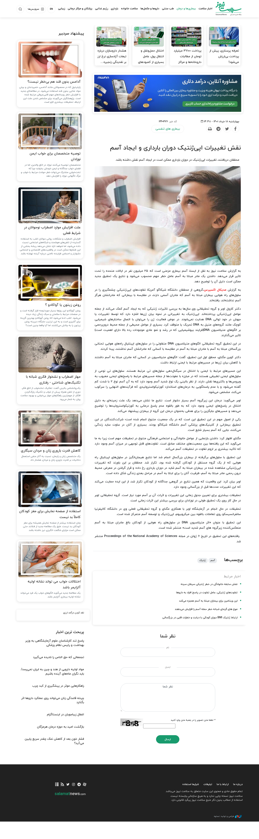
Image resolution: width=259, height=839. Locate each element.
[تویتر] (68, 784)
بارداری (114, 8)
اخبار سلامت (205, 8)
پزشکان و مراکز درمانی (80, 8)
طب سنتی (168, 8)
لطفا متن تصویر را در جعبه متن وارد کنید (193, 720)
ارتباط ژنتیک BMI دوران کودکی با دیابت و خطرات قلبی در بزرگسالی (200, 617)
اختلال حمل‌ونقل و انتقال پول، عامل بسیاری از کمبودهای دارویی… (151, 59)
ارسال (168, 739)
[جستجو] (20, 9)
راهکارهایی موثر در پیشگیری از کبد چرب (58, 686)
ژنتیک (202, 560)
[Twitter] (227, 129)
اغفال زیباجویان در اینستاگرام (65, 714)
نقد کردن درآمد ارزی (73, 612)
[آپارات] (84, 784)
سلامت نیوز (225, 8)
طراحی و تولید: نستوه (224, 816)
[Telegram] (218, 129)
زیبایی (61, 8)
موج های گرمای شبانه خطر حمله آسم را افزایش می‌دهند (206, 609)
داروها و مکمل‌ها (149, 8)
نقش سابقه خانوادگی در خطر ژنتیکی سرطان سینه (209, 584)
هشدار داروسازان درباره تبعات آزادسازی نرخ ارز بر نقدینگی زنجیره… (111, 56)
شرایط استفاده (190, 784)
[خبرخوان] (62, 784)
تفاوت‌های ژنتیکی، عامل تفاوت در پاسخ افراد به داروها (207, 592)
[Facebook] (235, 129)
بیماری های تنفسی (167, 129)
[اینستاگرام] (73, 784)
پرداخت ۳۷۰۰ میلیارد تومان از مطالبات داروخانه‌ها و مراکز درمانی (187, 59)
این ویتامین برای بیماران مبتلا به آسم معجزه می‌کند (208, 601)
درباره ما (238, 784)
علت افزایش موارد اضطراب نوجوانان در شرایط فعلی (52, 230)
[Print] (209, 129)
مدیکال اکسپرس (215, 290)
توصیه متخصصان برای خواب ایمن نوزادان (55, 156)
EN (51, 9)
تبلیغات (207, 784)
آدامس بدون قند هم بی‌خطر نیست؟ (54, 81)
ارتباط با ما (223, 784)
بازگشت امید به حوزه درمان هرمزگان (60, 727)
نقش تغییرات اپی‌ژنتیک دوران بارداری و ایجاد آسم (175, 148)
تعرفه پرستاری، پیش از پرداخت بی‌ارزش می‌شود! (224, 56)
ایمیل (167, 667)
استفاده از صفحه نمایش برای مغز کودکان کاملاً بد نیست (50, 514)
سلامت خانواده (129, 8)
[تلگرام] (79, 784)
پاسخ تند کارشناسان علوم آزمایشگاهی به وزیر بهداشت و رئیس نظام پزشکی (54, 643)
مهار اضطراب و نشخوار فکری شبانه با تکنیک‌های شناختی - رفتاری (53, 379)
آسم (212, 560)
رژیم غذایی (101, 8)
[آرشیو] (57, 784)
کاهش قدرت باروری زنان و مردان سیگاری (51, 450)
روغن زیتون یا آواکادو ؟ (63, 305)
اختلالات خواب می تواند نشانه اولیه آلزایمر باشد (54, 584)
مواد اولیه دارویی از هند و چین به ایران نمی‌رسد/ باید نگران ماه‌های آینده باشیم (52, 671)
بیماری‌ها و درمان (186, 8)
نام (167, 647)
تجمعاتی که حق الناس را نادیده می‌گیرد (58, 657)
